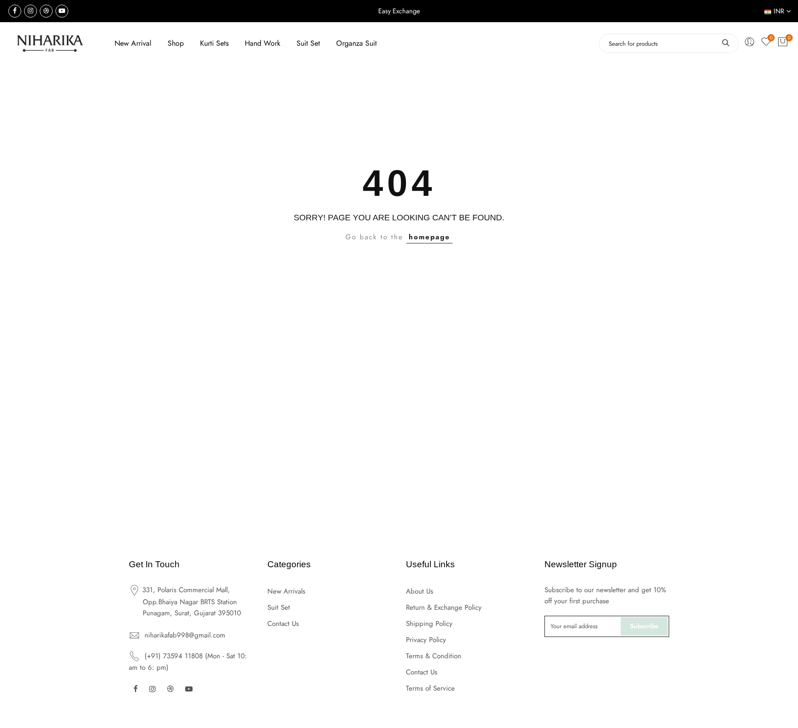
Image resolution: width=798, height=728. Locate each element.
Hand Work (262, 43)
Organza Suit (356, 43)
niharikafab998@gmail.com (185, 635)
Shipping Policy (429, 624)
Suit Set (308, 43)
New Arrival (133, 43)
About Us (419, 591)
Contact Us (283, 624)
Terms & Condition (433, 656)
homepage (429, 237)
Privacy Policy (426, 640)
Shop (176, 43)
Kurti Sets (214, 43)
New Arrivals (286, 591)
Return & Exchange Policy (444, 607)
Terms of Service (430, 688)
